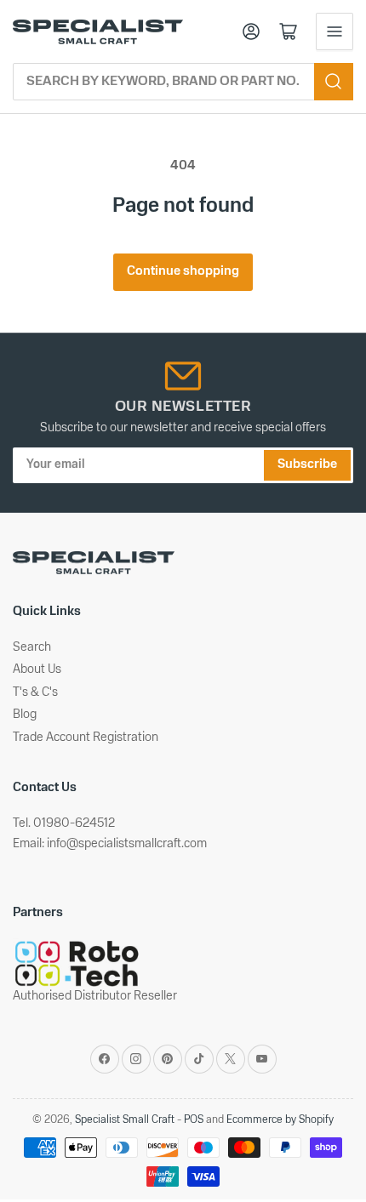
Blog (25, 715)
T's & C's (35, 692)
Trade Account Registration (85, 738)
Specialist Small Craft (124, 1119)
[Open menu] (334, 31)
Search (32, 647)
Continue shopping (183, 271)
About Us (37, 670)
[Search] (333, 82)
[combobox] (183, 81)
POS (193, 1119)
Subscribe (307, 465)
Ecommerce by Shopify (280, 1119)
